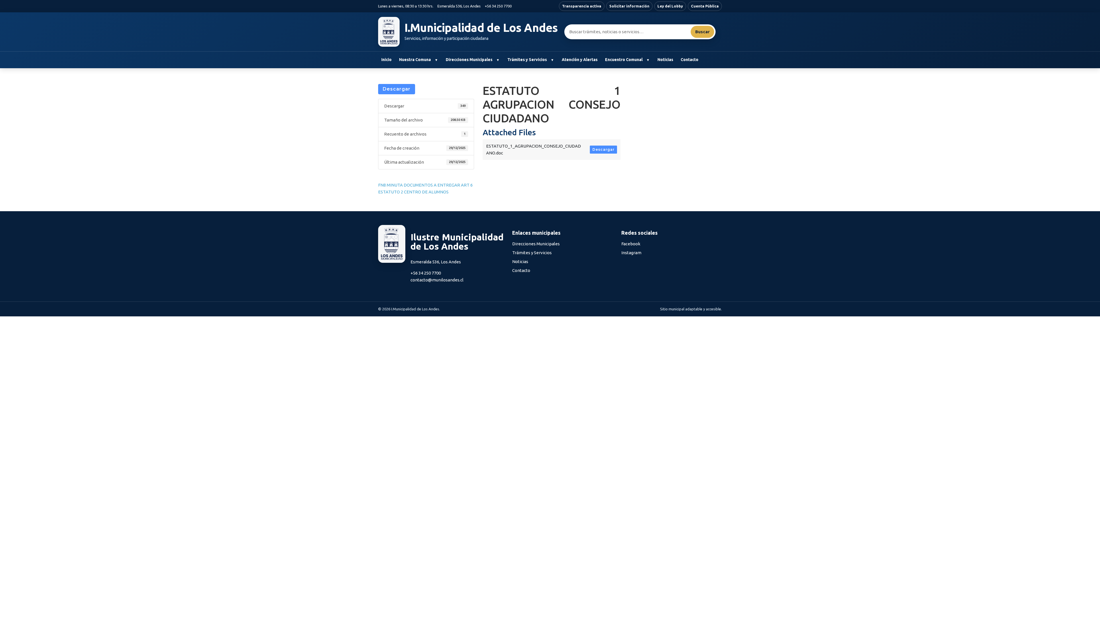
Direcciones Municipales (469, 59)
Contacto (689, 59)
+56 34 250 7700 (498, 6)
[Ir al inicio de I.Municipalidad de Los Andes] (389, 32)
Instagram (631, 252)
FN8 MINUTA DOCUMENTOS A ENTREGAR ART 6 (425, 185)
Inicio (386, 59)
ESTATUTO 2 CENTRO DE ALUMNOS (413, 191)
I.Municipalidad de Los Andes (481, 28)
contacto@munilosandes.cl (436, 279)
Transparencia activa (581, 6)
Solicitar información (629, 6)
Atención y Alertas (580, 59)
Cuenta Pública (705, 6)
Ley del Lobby (670, 6)
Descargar (396, 89)
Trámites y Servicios (527, 59)
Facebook (630, 243)
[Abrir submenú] (436, 60)
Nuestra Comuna (415, 59)
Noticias (665, 59)
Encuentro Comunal (624, 59)
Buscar (702, 31)
